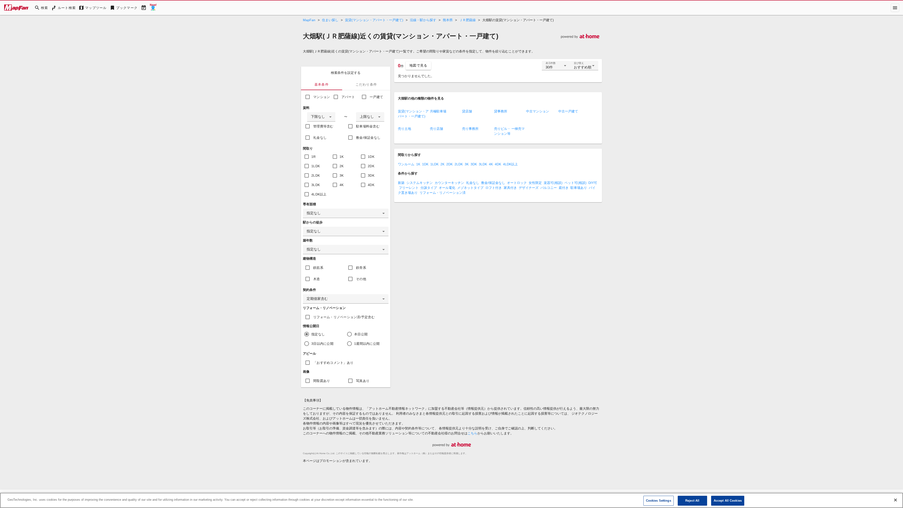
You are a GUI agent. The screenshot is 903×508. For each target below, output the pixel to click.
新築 (401, 183)
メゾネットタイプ (470, 188)
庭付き (564, 188)
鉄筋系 (318, 268)
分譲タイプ (428, 188)
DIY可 (592, 183)
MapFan (309, 20)
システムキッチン (419, 183)
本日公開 (361, 334)
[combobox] (321, 117)
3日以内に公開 (322, 343)
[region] (451, 500)
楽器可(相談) (553, 183)
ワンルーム (406, 164)
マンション (321, 97)
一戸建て (376, 97)
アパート (348, 97)
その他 (361, 279)
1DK (371, 157)
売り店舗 (436, 129)
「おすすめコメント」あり (333, 363)
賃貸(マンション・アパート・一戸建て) (374, 20)
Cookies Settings (658, 500)
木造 (316, 279)
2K (342, 166)
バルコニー (548, 188)
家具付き (510, 188)
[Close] (895, 500)
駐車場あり (578, 188)
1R (313, 157)
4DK (371, 185)
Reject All (692, 500)
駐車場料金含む (368, 126)
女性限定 (535, 183)
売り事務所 (470, 129)
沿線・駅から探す (423, 20)
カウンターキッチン (449, 183)
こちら (472, 433)
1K (342, 157)
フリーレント (409, 188)
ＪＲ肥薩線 (467, 20)
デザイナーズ (529, 188)
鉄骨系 (361, 268)
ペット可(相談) (575, 183)
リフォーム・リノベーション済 (443, 192)
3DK (371, 175)
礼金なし (320, 137)
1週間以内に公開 (367, 343)
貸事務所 (500, 111)
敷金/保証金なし (368, 137)
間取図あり (321, 381)
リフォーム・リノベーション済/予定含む (344, 317)
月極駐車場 (438, 111)
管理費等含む (323, 126)
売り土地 (404, 129)
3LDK (315, 185)
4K (342, 185)
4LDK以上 (319, 194)
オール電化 (447, 188)
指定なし (318, 334)
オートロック (517, 183)
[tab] (321, 84)
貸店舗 (467, 111)
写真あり (362, 381)
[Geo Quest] (153, 7)
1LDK (315, 166)
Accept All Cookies (728, 500)
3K (342, 175)
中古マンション (537, 111)
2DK (371, 166)
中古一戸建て (568, 111)
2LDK (315, 175)
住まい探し (330, 20)
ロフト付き (493, 188)
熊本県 (448, 20)
